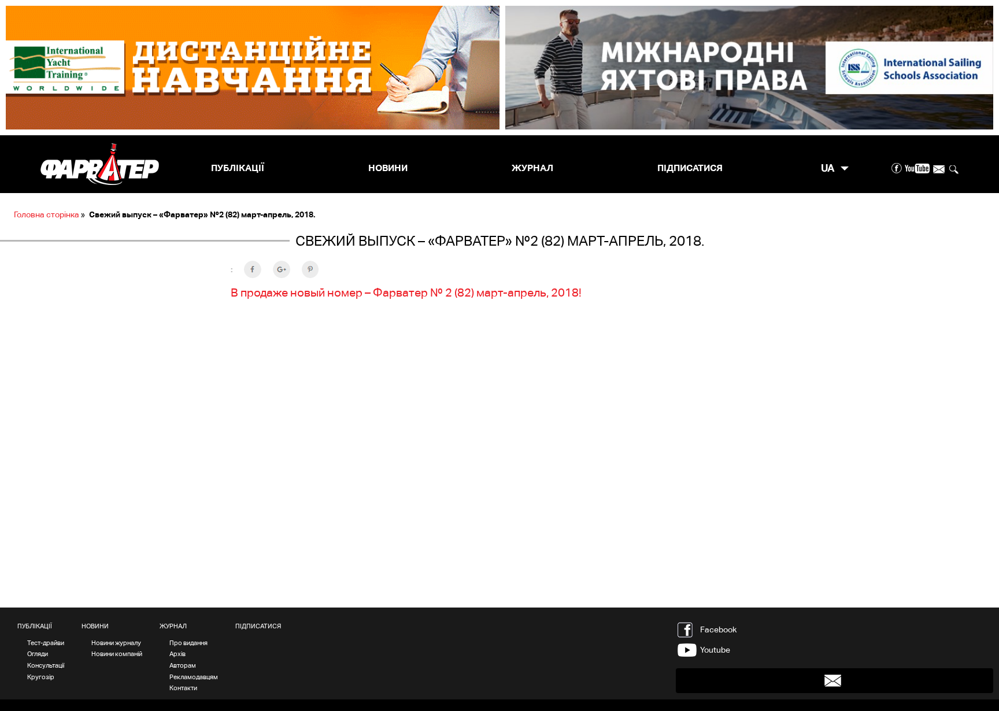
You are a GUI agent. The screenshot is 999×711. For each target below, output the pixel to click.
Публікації (237, 167)
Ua (828, 168)
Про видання (188, 642)
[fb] (896, 168)
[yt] (917, 168)
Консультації (45, 665)
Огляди (37, 653)
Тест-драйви (45, 642)
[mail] (939, 168)
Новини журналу (116, 642)
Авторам (182, 665)
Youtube (715, 649)
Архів (177, 653)
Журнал (532, 167)
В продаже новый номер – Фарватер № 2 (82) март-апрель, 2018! (406, 292)
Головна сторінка (46, 214)
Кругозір (40, 676)
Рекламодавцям (193, 676)
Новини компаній (116, 653)
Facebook (718, 629)
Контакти (183, 687)
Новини (388, 167)
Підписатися (690, 167)
